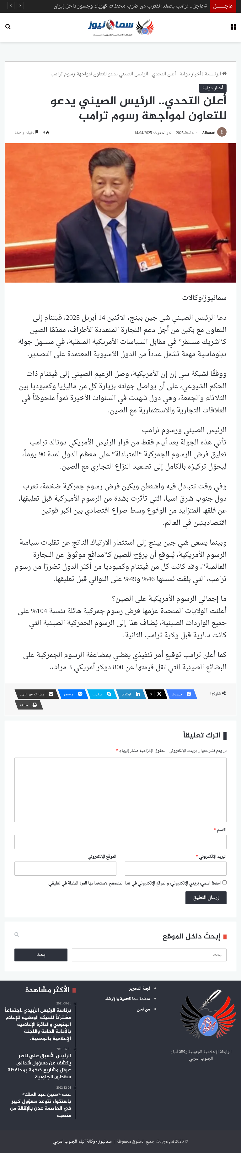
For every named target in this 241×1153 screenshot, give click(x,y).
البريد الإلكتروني (211, 857)
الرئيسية (213, 74)
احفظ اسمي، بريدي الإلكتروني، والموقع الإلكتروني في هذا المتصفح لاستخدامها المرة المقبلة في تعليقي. (135, 883)
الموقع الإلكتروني (102, 857)
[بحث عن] (8, 30)
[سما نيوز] (120, 27)
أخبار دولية (190, 74)
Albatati (208, 133)
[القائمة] (233, 30)
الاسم (220, 830)
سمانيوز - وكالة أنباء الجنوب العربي (82, 1141)
